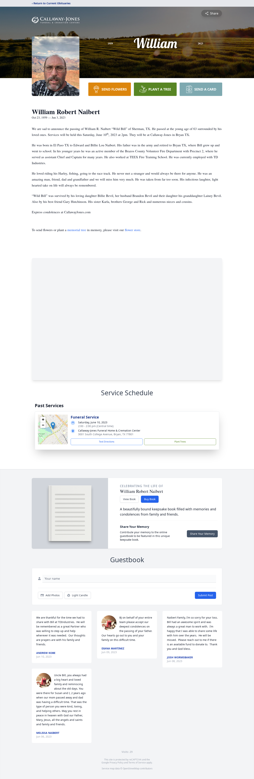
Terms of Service (137, 762)
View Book (129, 499)
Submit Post (205, 595)
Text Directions (106, 441)
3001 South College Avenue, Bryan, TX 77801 (106, 434)
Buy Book (149, 499)
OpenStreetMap (131, 768)
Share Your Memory (202, 533)
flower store (132, 230)
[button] (53, 425)
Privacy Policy (116, 762)
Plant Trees (180, 441)
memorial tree (76, 230)
